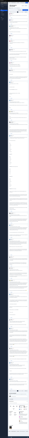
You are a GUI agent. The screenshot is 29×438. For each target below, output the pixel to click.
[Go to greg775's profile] (9, 13)
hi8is (11, 35)
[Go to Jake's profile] (9, 20)
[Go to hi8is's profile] (9, 35)
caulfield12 (12, 49)
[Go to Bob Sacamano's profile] (9, 26)
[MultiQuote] (9, 17)
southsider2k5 (26, 406)
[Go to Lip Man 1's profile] (9, 41)
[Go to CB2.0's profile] (9, 82)
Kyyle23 (11, 319)
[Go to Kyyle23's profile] (9, 319)
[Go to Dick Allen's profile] (9, 268)
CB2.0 (11, 135)
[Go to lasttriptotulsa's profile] (9, 122)
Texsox (11, 348)
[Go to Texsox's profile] (9, 257)
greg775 (11, 13)
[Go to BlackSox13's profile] (9, 111)
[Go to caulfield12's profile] (9, 49)
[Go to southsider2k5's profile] (24, 406)
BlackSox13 (12, 111)
